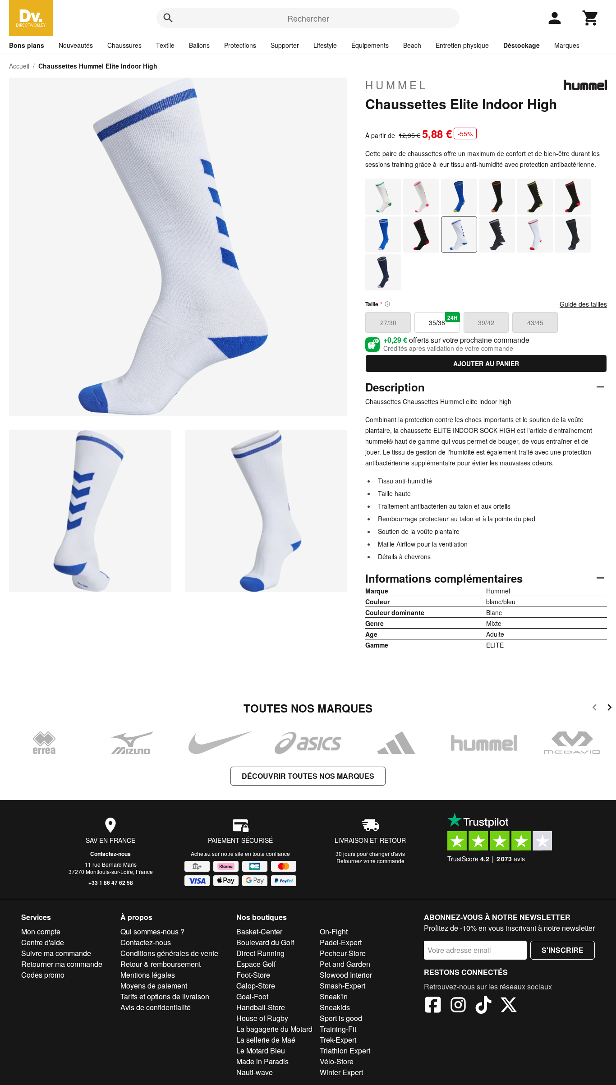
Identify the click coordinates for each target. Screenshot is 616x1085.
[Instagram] (458, 1006)
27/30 (388, 322)
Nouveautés (76, 45)
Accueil (19, 65)
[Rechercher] (168, 18)
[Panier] (591, 18)
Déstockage (521, 45)
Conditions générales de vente (169, 953)
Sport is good (341, 1018)
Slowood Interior (346, 975)
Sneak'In (334, 996)
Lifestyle (325, 45)
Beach (412, 45)
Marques (566, 45)
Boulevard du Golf (265, 942)
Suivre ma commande (56, 953)
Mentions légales (147, 975)
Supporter (285, 45)
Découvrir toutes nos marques (308, 776)
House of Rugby (262, 1018)
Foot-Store (253, 975)
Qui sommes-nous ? (152, 931)
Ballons (199, 45)
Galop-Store (255, 985)
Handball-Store (260, 1007)
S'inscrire (563, 950)
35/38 (443, 320)
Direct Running (260, 953)
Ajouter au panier (486, 363)
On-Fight (334, 931)
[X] (509, 1006)
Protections (240, 45)
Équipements (370, 45)
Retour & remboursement (160, 964)
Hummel (396, 85)
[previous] (594, 709)
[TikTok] (483, 1006)
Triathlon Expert (345, 1050)
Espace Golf (256, 964)
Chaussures (124, 45)
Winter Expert (341, 1072)
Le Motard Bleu (260, 1050)
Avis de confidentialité (155, 1007)
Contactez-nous (110, 853)
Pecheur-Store (343, 953)
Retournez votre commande (370, 860)
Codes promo (42, 975)
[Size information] (387, 304)
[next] (609, 709)
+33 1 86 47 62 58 (110, 882)
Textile (165, 45)
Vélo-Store (337, 1061)
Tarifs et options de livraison (164, 996)
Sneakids (335, 1007)
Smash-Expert (342, 985)
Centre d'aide (42, 942)
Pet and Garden (345, 964)
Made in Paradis (262, 1061)
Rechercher (308, 18)
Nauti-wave (254, 1072)
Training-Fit (338, 1029)
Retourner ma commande (61, 964)
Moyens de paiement (153, 985)
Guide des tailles (583, 303)
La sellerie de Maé (265, 1039)
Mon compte (40, 931)
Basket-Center (259, 931)
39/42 (486, 322)
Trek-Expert (338, 1039)
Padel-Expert (341, 942)
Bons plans (26, 45)
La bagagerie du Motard (274, 1029)
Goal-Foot (252, 996)
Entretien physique (462, 45)
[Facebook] (433, 1006)
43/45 (535, 322)
